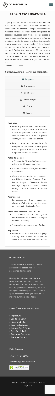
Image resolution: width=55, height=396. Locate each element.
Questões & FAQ (18, 331)
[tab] (27, 79)
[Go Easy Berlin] (25, 4)
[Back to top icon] (49, 390)
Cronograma (29, 86)
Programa (29, 79)
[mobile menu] (51, 4)
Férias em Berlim (18, 322)
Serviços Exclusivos (19, 325)
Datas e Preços (29, 99)
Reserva (29, 113)
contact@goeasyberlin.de (23, 361)
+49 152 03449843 (21, 356)
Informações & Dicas (20, 328)
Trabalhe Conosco (19, 337)
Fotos (29, 106)
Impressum (16, 315)
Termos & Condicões (20, 334)
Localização (29, 93)
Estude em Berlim (19, 318)
